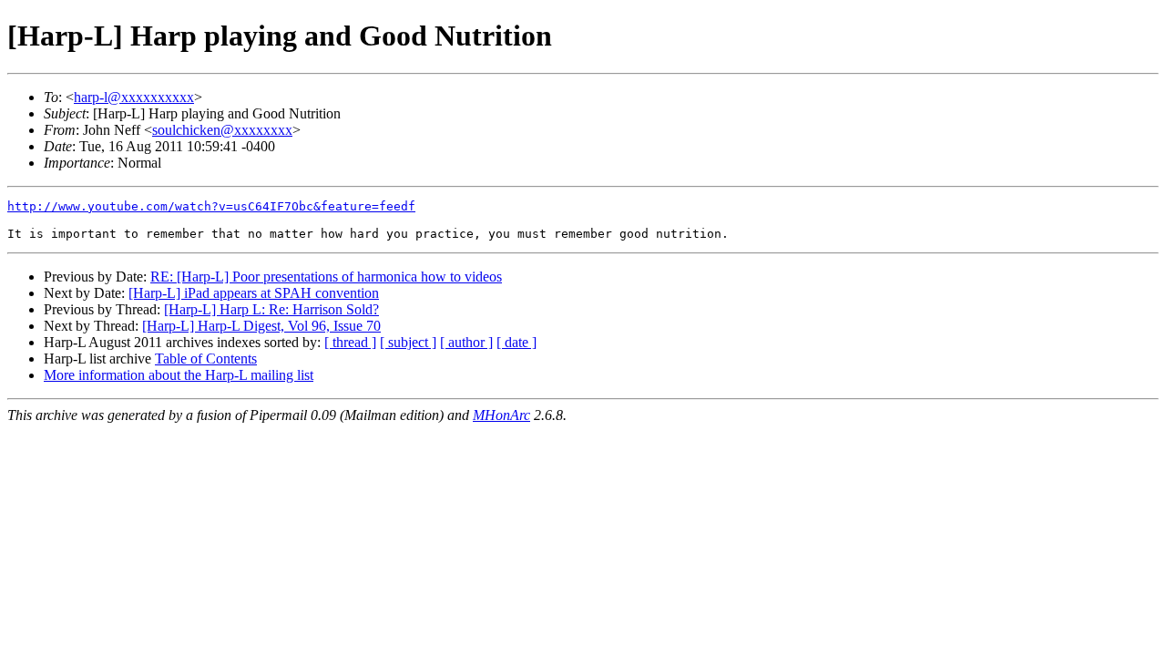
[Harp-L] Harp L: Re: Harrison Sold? (271, 309)
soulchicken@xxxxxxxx (222, 130)
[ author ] (466, 342)
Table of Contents (206, 358)
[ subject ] (408, 342)
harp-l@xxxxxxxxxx (134, 97)
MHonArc (501, 415)
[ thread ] (350, 342)
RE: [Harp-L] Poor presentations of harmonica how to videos (326, 276)
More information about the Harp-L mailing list (178, 375)
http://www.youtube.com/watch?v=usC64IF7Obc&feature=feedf (211, 206)
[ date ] (516, 342)
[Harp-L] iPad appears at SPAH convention (253, 293)
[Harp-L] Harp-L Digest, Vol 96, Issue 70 (261, 325)
